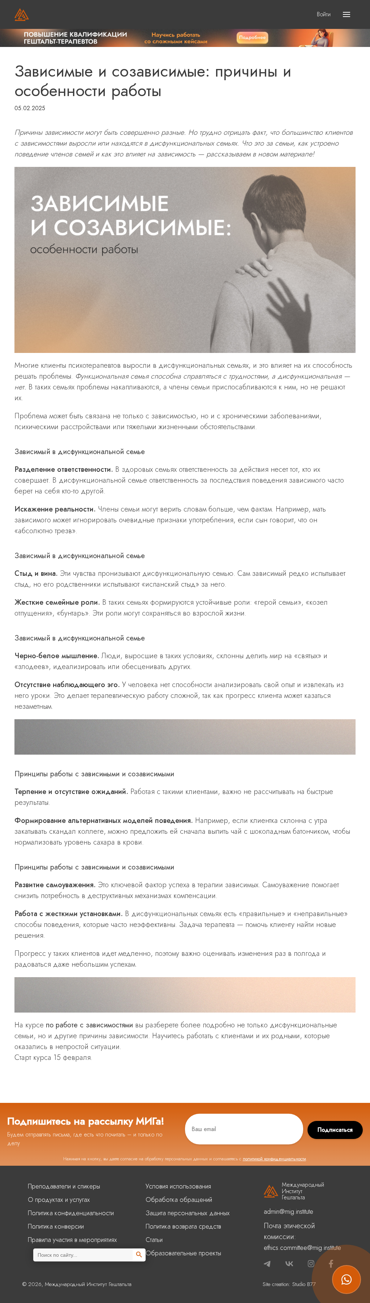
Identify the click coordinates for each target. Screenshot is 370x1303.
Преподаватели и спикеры (64, 1186)
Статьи (154, 1239)
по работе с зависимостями (89, 1025)
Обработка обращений (179, 1199)
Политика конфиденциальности (71, 1213)
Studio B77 (304, 1284)
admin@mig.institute (288, 1211)
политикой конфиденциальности (274, 1159)
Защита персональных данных (188, 1213)
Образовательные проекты (183, 1253)
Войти (324, 14)
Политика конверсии (56, 1226)
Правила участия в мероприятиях (72, 1239)
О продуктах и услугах (59, 1199)
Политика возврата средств (183, 1226)
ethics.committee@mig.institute (302, 1247)
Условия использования (178, 1186)
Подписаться (335, 1130)
